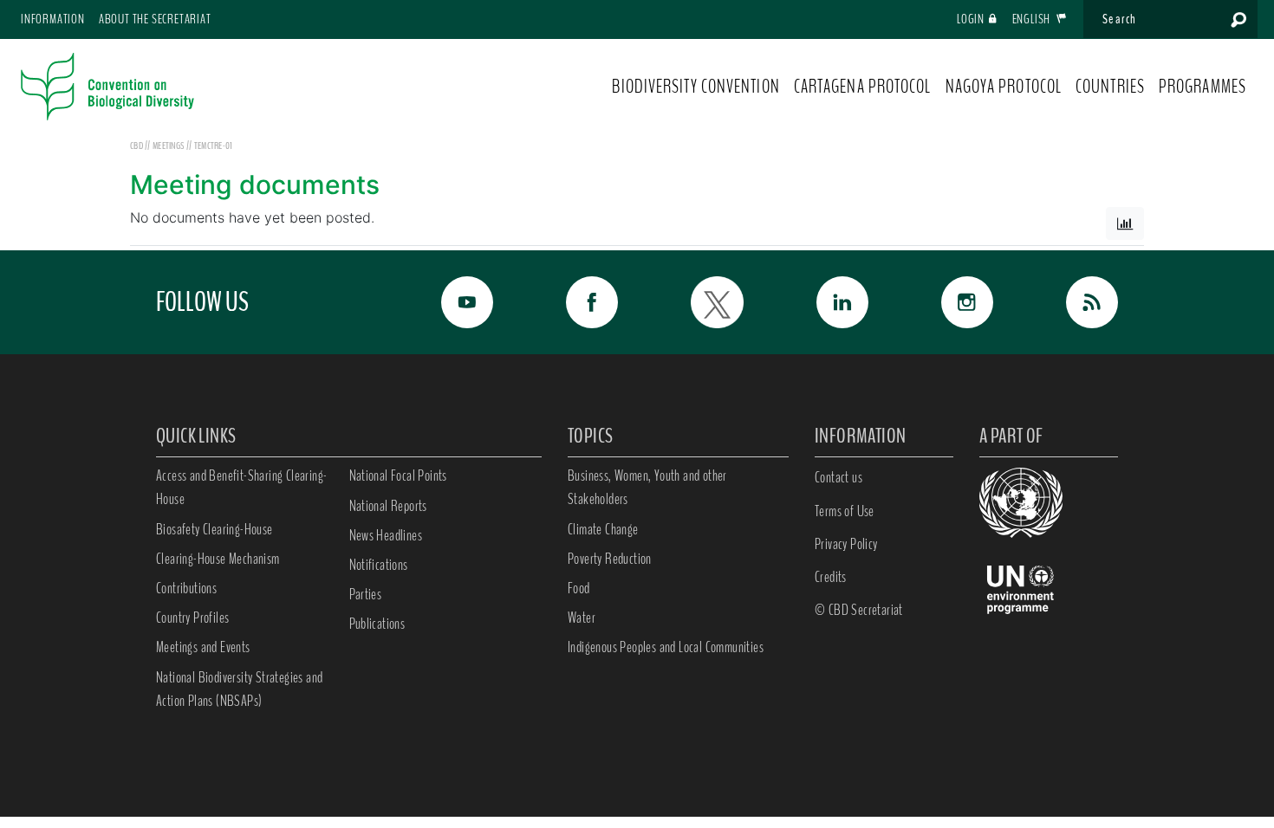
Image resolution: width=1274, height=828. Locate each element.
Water (581, 617)
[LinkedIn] (823, 302)
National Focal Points (398, 475)
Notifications (378, 564)
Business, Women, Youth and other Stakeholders (647, 487)
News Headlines (386, 535)
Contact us (838, 477)
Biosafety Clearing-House (214, 529)
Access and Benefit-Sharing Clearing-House (241, 487)
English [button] (1032, 19)
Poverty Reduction (610, 558)
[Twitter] (698, 302)
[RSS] (1073, 302)
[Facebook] (573, 302)
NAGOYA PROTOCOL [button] (1004, 87)
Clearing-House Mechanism (218, 558)
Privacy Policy (846, 544)
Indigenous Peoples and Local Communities (666, 647)
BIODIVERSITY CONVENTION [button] (695, 87)
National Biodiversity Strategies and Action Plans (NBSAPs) (239, 689)
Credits (831, 576)
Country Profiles (192, 617)
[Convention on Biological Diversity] (107, 86)
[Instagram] (948, 302)
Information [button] (53, 19)
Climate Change (603, 529)
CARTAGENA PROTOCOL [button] (863, 87)
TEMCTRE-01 (213, 145)
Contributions (186, 588)
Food (579, 588)
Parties (365, 594)
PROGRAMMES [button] (1202, 87)
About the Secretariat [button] (155, 19)
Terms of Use (844, 511)
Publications (377, 623)
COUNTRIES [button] (1110, 87)
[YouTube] (448, 302)
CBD (136, 145)
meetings (169, 145)
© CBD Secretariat (859, 609)
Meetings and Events (203, 647)
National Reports (388, 505)
